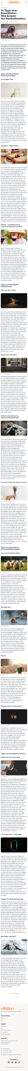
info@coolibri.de (6, 1048)
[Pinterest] (16, 1062)
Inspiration (4, 7)
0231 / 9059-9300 (7, 1052)
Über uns (3, 1018)
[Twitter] (12, 1062)
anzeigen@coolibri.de (8, 1050)
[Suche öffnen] (25, 2)
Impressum (3, 1026)
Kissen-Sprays (18, 541)
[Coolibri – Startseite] (14, 2)
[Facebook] (9, 1062)
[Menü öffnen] (1, 2)
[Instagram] (19, 1062)
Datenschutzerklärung (6, 1030)
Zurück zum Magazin (14, 993)
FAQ (2, 1020)
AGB (2, 1028)
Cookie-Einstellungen (5, 1034)
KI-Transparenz (4, 1032)
